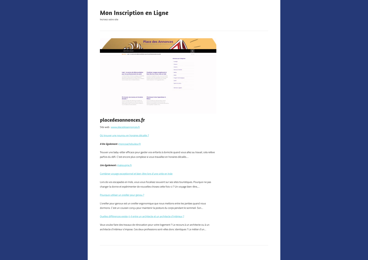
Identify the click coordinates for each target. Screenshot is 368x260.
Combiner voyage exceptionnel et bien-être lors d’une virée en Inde (136, 174)
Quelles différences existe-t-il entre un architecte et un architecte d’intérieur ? (142, 216)
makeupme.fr (124, 165)
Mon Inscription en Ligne (134, 13)
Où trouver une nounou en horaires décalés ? (124, 135)
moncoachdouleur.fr (130, 144)
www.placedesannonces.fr (125, 127)
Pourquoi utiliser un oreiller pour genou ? (122, 195)
